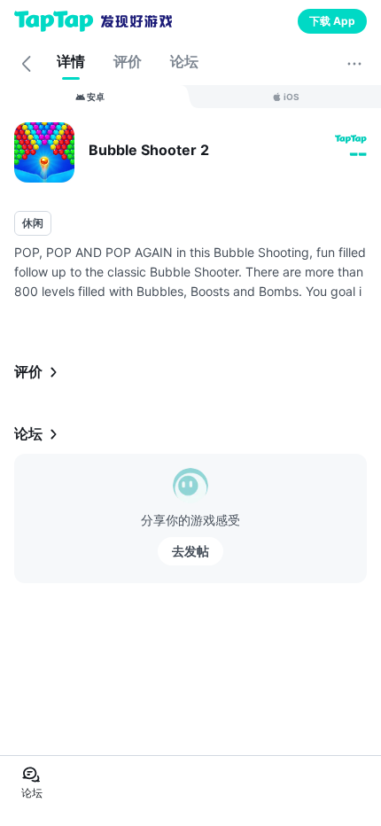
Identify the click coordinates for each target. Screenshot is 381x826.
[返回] (26, 63)
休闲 (32, 223)
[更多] (354, 63)
